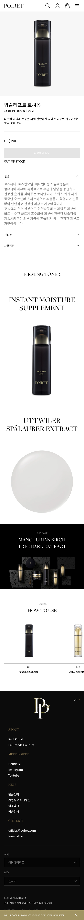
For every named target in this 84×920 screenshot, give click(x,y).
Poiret (13, 6)
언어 (6, 872)
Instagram (15, 770)
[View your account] (57, 5)
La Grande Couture (21, 745)
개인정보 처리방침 (19, 800)
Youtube (13, 775)
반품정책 (13, 794)
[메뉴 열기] (77, 5)
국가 (6, 854)
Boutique (14, 764)
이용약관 (13, 806)
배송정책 (13, 811)
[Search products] (47, 5)
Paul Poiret (15, 739)
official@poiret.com (22, 830)
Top (74, 699)
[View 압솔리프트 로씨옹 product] (28, 641)
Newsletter (15, 836)
